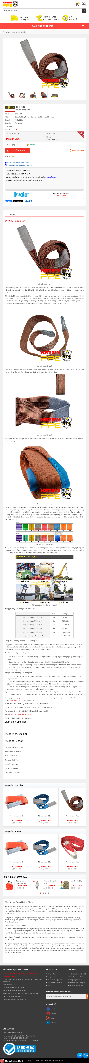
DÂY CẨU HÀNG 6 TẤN (15, 221)
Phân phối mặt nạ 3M (76, 985)
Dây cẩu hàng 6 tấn (72, 816)
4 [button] (48, 893)
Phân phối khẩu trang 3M (77, 982)
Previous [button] (7, 807)
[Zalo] (21, 195)
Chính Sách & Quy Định (55, 980)
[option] (12, 95)
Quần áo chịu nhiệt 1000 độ (49, 882)
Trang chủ (6, 32)
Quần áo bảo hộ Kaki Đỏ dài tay (21, 882)
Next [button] (81, 807)
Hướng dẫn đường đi (52, 177)
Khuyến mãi (51, 977)
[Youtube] (48, 1013)
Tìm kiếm (84, 11)
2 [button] (43, 893)
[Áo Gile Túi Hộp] (65, 885)
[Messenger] (80, 1055)
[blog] (48, 1018)
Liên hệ (50, 985)
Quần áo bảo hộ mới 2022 (77, 974)
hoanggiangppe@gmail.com (17, 999)
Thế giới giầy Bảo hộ (76, 980)
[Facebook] (48, 1009)
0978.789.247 (27, 714)
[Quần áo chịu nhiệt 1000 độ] (37, 885)
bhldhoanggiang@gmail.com (17, 990)
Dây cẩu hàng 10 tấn (17, 816)
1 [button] (40, 893)
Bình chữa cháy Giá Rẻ (76, 977)
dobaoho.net (16, 692)
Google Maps (52, 974)
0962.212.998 (15, 700)
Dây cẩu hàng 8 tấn (44, 816)
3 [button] (45, 893)
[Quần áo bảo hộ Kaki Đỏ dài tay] (9, 885)
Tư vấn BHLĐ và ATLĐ (55, 982)
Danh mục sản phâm (42, 27)
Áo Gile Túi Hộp (76, 881)
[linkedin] (48, 1023)
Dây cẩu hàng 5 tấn (72, 862)
